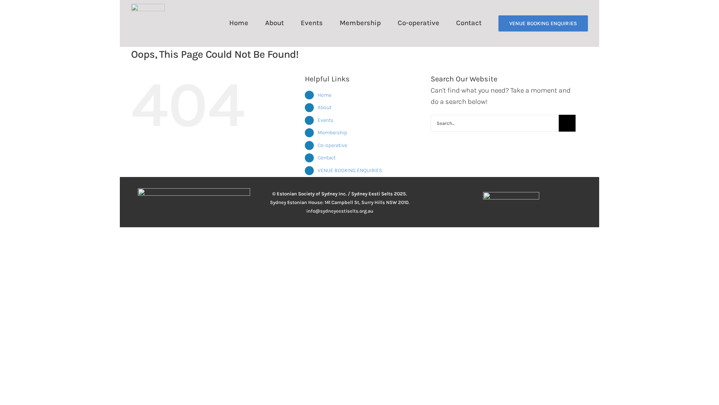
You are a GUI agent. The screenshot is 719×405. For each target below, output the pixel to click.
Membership (332, 132)
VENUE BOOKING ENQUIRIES (350, 170)
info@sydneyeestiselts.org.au (339, 211)
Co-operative (332, 145)
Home (324, 95)
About (324, 107)
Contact (327, 157)
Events (325, 120)
